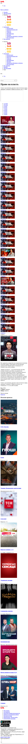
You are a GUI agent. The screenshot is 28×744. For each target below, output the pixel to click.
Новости (9, 31)
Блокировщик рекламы (9, 718)
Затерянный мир (5, 641)
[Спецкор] (14, 688)
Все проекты (7, 39)
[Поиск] (16, 80)
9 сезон (5, 106)
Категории (6, 27)
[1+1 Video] (5, 1)
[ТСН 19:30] (14, 504)
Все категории (10, 37)
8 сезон (5, 107)
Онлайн (6, 12)
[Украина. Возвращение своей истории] (14, 473)
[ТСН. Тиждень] (14, 412)
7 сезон (5, 109)
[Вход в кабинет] (1, 8)
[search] (1, 72)
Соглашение (7, 712)
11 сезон (6, 103)
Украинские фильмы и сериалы (15, 36)
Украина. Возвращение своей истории (11, 488)
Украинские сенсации (6, 580)
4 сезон (5, 113)
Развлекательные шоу (12, 29)
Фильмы (9, 35)
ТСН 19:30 (3, 519)
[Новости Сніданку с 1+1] (14, 535)
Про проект (6, 710)
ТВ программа (7, 13)
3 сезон (5, 114)
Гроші (2, 457)
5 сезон (5, 111)
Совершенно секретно (7, 611)
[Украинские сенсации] (14, 565)
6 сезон (5, 110)
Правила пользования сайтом (11, 714)
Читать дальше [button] (4, 393)
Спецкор (3, 703)
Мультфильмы (10, 33)
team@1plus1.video (5, 737)
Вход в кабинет (4, 9)
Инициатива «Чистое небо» (11, 717)
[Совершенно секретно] (14, 596)
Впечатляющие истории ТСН (9, 672)
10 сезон (6, 105)
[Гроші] (14, 442)
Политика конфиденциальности (12, 713)
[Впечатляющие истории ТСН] (14, 657)
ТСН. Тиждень (5, 426)
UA (4, 5)
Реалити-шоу (10, 28)
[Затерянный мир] (14, 627)
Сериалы (9, 32)
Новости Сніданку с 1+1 (7, 549)
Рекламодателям (8, 716)
